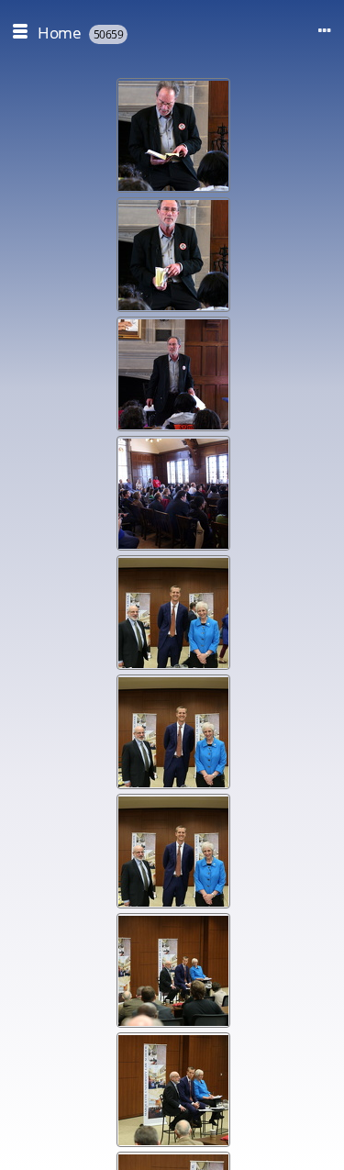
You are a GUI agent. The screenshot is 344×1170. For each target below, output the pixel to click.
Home (59, 32)
